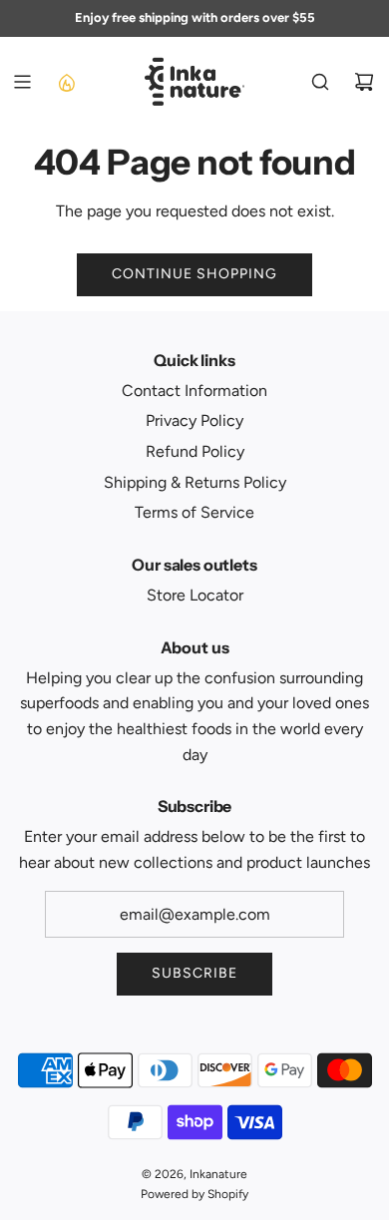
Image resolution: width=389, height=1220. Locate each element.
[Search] (320, 82)
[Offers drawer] (66, 82)
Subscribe (194, 973)
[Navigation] (22, 82)
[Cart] (364, 82)
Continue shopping (194, 273)
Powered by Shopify (194, 1194)
